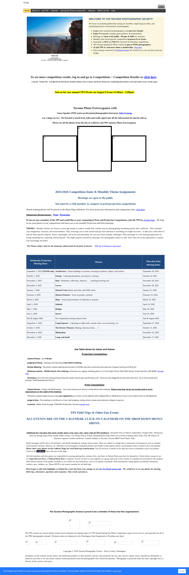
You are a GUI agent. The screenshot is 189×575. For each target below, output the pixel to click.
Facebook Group (122, 50)
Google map (84, 404)
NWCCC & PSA (103, 10)
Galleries (91, 10)
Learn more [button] (117, 571)
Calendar (54, 10)
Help (113, 10)
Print (55, 215)
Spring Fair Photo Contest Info (73, 10)
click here (138, 47)
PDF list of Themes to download (108, 246)
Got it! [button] (182, 571)
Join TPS (45, 10)
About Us (36, 10)
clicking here (149, 220)
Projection (65, 215)
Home (27, 10)
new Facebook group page (110, 469)
